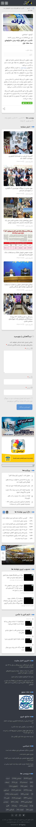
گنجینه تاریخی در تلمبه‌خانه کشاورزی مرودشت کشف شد (20, 157)
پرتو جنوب (29, 50)
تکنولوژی (13, 786)
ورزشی (23, 806)
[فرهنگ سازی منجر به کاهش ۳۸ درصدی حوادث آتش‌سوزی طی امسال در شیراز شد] (28, 587)
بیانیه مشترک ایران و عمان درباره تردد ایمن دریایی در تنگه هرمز (18, 765)
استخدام (23, 782)
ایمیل (28, 387)
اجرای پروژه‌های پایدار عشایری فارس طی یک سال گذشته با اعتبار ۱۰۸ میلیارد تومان (18, 221)
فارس (6, 798)
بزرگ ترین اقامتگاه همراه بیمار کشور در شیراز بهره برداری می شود (13, 576)
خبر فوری (29, 121)
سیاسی (28, 798)
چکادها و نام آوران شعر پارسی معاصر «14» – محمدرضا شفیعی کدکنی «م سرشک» (18, 503)
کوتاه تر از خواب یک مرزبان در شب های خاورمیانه (19, 497)
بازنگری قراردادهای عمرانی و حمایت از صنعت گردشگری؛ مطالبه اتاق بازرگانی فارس (18, 285)
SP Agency (22, 825)
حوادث (28, 790)
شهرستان (16, 798)
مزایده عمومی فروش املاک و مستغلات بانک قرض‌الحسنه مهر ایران (18, 253)
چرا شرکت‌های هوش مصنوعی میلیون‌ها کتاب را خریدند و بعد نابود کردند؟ (18, 731)
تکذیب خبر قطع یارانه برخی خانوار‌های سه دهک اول (18, 42)
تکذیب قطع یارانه (10, 118)
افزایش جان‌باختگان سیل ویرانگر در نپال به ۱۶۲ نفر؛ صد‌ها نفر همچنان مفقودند (19, 666)
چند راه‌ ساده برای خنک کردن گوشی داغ (22, 736)
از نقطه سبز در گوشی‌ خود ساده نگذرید (22, 726)
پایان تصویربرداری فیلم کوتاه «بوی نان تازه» (18, 485)
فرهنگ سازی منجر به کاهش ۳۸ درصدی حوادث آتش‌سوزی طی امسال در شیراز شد (14, 587)
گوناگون (10, 809)
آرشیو (28, 8)
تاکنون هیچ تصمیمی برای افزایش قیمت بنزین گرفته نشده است (18, 759)
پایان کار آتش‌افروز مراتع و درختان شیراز (22, 676)
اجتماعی (24, 34)
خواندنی (25, 794)
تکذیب (20, 118)
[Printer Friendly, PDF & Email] (27, 102)
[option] (18, 517)
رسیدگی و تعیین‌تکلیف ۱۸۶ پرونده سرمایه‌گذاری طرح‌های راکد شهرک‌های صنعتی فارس (20, 319)
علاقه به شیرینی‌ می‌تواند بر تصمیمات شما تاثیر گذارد (19, 559)
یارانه (21, 121)
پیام (14, 806)
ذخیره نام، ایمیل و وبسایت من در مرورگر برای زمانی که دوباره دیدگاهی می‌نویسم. (18, 399)
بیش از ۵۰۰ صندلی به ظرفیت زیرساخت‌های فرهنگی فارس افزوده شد (18, 480)
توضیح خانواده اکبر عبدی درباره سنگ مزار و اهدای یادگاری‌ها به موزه (18, 491)
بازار (14, 782)
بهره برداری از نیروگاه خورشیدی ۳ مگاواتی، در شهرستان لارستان (18, 189)
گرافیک (20, 809)
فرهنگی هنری (26, 802)
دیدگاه (27, 348)
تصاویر (24, 786)
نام (29, 377)
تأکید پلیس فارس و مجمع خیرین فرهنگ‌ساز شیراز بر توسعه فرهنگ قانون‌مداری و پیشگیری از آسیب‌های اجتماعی (18, 682)
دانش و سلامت (11, 794)
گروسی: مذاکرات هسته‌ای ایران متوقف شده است (19, 750)
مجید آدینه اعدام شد (21, 538)
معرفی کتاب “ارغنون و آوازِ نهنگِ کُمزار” (19, 475)
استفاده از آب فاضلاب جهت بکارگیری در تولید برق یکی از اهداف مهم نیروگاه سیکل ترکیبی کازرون (13, 600)
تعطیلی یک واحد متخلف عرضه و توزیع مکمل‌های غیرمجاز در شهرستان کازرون (19, 672)
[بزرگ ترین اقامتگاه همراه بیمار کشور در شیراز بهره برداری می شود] (28, 577)
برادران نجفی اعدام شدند (20, 521)
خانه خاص (16, 790)
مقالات (14, 802)
